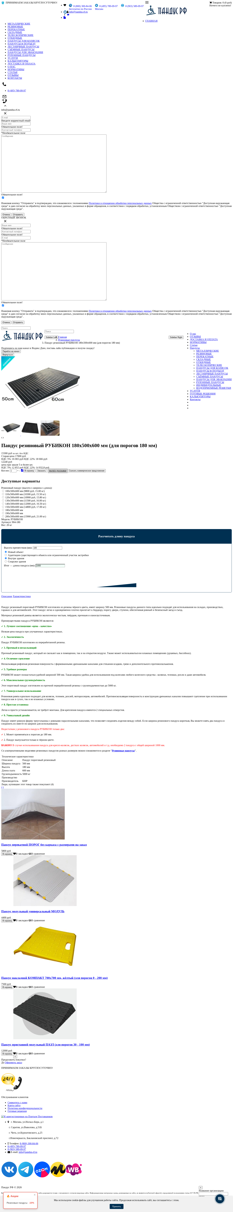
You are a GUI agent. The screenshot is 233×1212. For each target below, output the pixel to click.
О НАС (12, 66)
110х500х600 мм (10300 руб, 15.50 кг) (25, 494)
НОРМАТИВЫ (16, 69)
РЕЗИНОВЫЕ (15, 26)
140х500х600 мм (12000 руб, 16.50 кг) (25, 503)
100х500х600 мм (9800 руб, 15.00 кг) (25, 491)
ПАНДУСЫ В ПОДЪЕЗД (21, 43)
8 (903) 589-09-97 (17, 1149)
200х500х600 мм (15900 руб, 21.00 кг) (25, 516)
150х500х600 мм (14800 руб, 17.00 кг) (25, 507)
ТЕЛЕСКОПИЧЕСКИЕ (20, 35)
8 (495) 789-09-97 (17, 90)
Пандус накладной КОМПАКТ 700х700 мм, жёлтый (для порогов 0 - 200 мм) (54, 978)
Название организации (211, 1190)
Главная (62, 337)
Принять (116, 1206)
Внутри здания (15, 558)
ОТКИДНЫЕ (15, 38)
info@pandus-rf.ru (78, 11)
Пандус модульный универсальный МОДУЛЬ (33, 911)
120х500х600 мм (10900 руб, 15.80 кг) (25, 497)
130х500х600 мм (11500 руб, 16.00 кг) (25, 500)
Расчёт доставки (57, 471)
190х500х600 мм (14, 513)
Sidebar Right (176, 337)
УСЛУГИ (13, 58)
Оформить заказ (13, 1062)
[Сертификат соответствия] (22, 470)
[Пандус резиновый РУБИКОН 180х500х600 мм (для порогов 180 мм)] (41, 419)
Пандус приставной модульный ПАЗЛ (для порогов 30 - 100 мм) (45, 1044)
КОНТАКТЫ (15, 78)
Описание (6, 596)
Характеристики (22, 596)
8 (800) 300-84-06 (29, 1143)
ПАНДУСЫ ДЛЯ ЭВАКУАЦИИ (25, 52)
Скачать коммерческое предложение (86, 471)
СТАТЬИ (12, 72)
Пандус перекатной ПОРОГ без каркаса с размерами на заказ (44, 844)
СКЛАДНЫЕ (15, 32)
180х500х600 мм (14, 510)
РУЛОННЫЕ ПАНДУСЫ (22, 55)
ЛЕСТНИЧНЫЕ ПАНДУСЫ (23, 46)
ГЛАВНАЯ (151, 21)
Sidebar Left (51, 337)
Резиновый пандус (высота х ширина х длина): (26, 488)
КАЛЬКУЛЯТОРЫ (18, 61)
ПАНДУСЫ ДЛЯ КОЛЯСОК (24, 41)
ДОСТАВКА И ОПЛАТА (22, 63)
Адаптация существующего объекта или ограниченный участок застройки (48, 555)
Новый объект (15, 552)
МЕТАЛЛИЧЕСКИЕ (19, 23)
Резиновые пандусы (69, 340)
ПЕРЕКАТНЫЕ (16, 29)
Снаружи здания (16, 561)
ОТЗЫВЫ (13, 75)
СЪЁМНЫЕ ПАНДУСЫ (21, 49)
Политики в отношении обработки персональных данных (120, 203)
